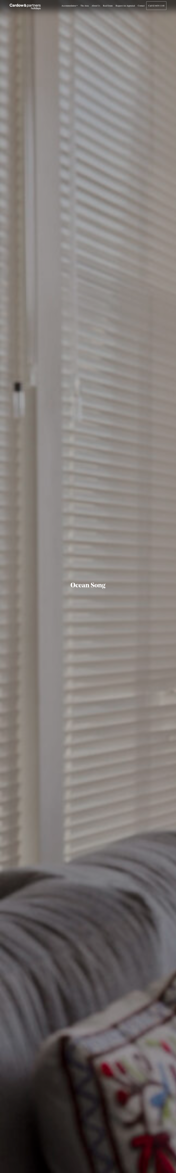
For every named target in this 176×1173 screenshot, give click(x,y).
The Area (84, 5)
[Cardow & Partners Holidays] (25, 6)
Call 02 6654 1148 (156, 5)
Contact (141, 5)
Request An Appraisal (125, 5)
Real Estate (108, 5)
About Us (96, 5)
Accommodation (68, 5)
